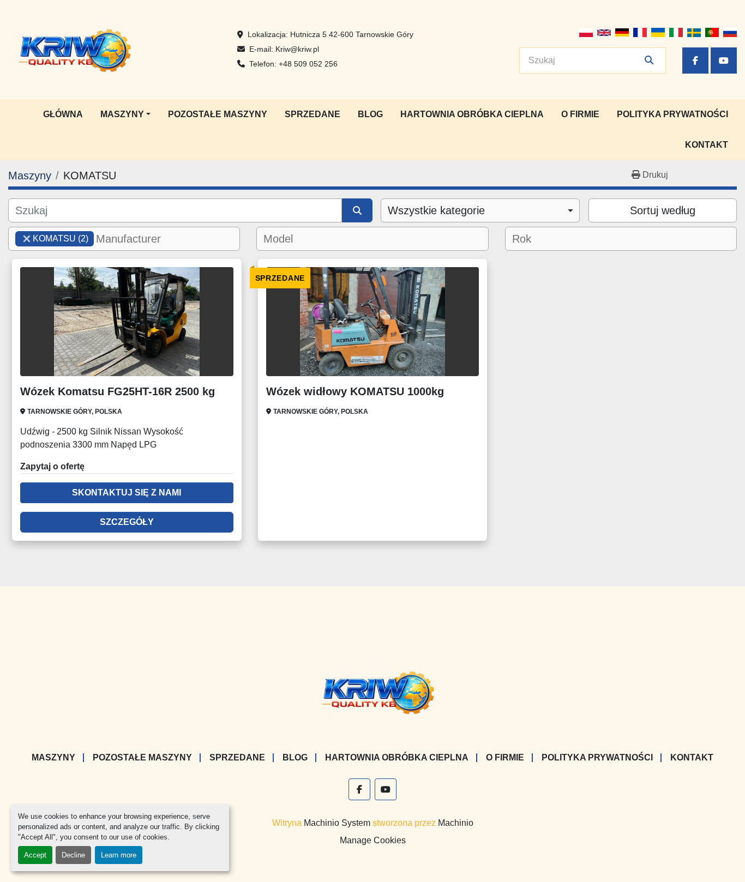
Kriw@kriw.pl (297, 49)
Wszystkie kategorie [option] (436, 210)
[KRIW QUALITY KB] (372, 691)
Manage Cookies (373, 840)
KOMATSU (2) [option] (51, 238)
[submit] (649, 60)
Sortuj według (662, 210)
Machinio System (337, 822)
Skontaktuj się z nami (126, 492)
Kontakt (706, 144)
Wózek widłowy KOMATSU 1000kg (355, 391)
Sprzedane (312, 114)
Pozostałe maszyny (217, 114)
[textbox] (135, 239)
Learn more (118, 855)
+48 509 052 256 (308, 63)
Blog (370, 114)
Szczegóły (127, 522)
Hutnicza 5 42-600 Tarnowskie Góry (351, 34)
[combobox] (480, 210)
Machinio (455, 822)
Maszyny (122, 114)
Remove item (27, 239)
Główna (63, 114)
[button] (125, 114)
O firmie (580, 114)
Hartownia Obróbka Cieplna (472, 114)
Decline (73, 855)
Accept (35, 855)
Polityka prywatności (672, 114)
